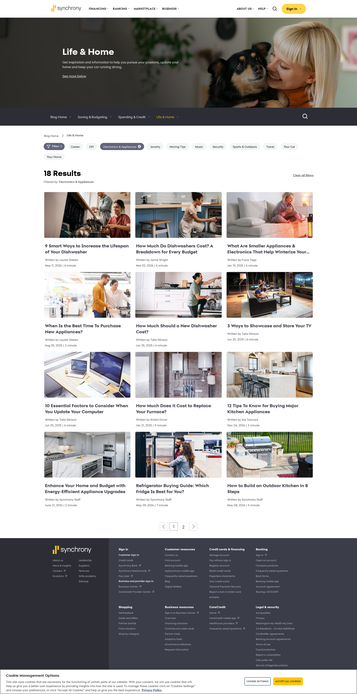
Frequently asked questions (181, 576)
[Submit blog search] (313, 117)
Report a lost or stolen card (225, 591)
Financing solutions (176, 623)
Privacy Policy (152, 690)
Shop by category (129, 633)
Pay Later (124, 576)
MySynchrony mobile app (179, 570)
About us (58, 560)
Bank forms (262, 576)
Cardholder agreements (270, 633)
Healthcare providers (221, 623)
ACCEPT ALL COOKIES (288, 681)
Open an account (266, 560)
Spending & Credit (132, 117)
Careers (57, 570)
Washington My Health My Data (274, 623)
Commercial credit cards (179, 628)
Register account (219, 565)
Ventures (84, 570)
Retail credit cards (220, 570)
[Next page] (193, 526)
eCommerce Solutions (178, 644)
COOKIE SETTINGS (258, 681)
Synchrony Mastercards (133, 570)
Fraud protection (265, 649)
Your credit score (219, 581)
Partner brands (127, 623)
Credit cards (126, 560)
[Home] (66, 8)
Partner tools (172, 633)
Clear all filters (303, 175)
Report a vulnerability (268, 654)
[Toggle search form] (305, 116)
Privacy (260, 618)
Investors (58, 576)
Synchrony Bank (128, 565)
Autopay (214, 597)
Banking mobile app (176, 565)
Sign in (259, 555)
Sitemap (83, 581)
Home (212, 612)
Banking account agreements (273, 639)
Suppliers (84, 565)
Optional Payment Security (225, 586)
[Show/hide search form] (274, 8)
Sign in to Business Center (180, 612)
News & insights (62, 565)
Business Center (128, 586)
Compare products (267, 565)
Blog (167, 581)
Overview (170, 618)
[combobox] (309, 116)
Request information (177, 649)
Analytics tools (173, 639)
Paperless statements (222, 576)
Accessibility (263, 612)
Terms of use (263, 644)
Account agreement (268, 586)
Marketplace (126, 612)
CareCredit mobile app (222, 618)
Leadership (85, 560)
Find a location (127, 628)
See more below (74, 76)
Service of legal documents (272, 665)
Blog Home (58, 117)
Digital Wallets (173, 586)
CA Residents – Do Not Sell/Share (275, 628)
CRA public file (264, 660)
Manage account (219, 555)
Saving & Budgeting (92, 117)
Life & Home (165, 117)
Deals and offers (128, 618)
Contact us (171, 555)
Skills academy (87, 576)
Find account (172, 560)
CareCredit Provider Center (135, 591)
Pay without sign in (220, 560)
